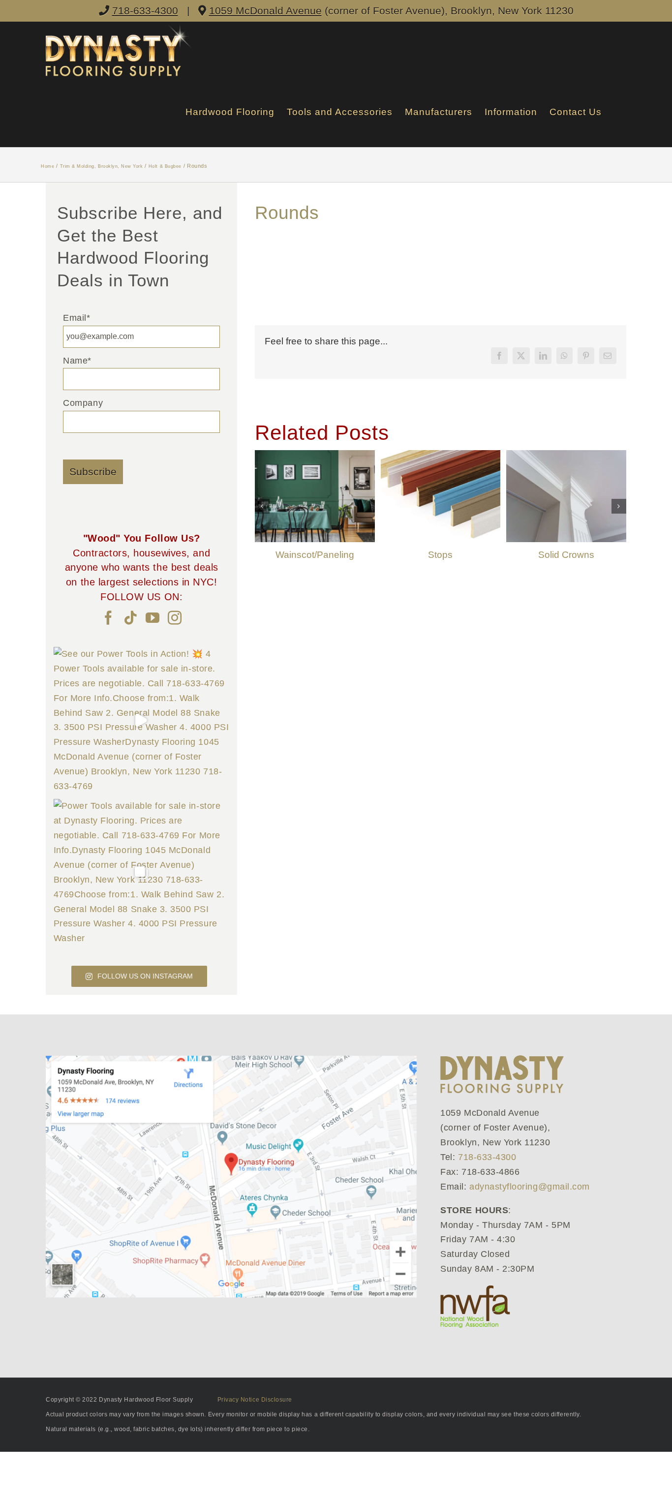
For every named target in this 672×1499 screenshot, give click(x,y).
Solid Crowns (566, 554)
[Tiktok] (130, 618)
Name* (77, 361)
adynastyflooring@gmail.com (529, 1187)
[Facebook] (108, 618)
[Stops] (441, 455)
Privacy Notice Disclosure (254, 1399)
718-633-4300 (145, 10)
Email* (76, 318)
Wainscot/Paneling (314, 554)
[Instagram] (175, 618)
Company (83, 403)
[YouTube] (153, 618)
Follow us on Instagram (145, 976)
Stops (440, 554)
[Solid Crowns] (566, 455)
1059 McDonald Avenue (265, 10)
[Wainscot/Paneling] (315, 455)
